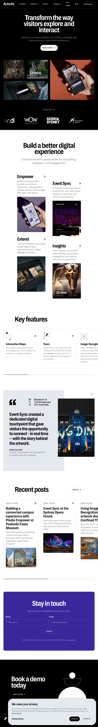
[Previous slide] (85, 394)
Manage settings (18, 719)
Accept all (74, 719)
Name (8, 617)
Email (51, 617)
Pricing (45, 4)
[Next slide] (92, 394)
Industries (33, 4)
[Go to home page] (8, 4)
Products (22, 4)
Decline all (86, 719)
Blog (76, 4)
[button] (23, 4)
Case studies (68, 4)
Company (56, 4)
